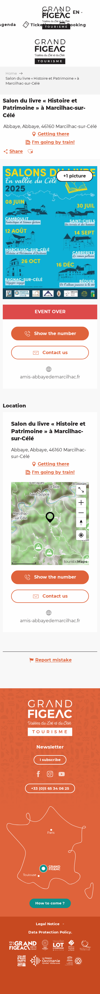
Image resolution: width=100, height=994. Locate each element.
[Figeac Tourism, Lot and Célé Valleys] (56, 22)
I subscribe (50, 759)
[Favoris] (46, 12)
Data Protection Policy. (50, 932)
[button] (60, 12)
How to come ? (50, 903)
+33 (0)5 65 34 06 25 (50, 788)
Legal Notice (47, 924)
